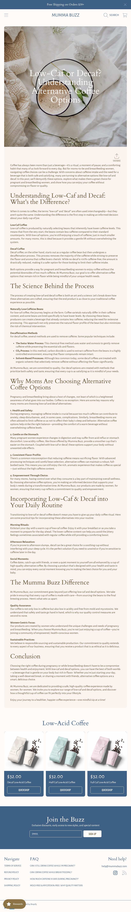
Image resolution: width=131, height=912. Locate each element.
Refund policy (11, 872)
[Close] (125, 4)
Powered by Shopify (29, 904)
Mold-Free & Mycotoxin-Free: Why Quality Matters (56, 885)
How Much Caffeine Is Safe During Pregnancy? (54, 879)
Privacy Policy (11, 879)
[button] (6, 15)
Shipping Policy (12, 885)
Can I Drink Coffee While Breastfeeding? (51, 872)
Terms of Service (12, 866)
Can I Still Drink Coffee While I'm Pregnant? (52, 866)
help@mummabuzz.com (114, 866)
